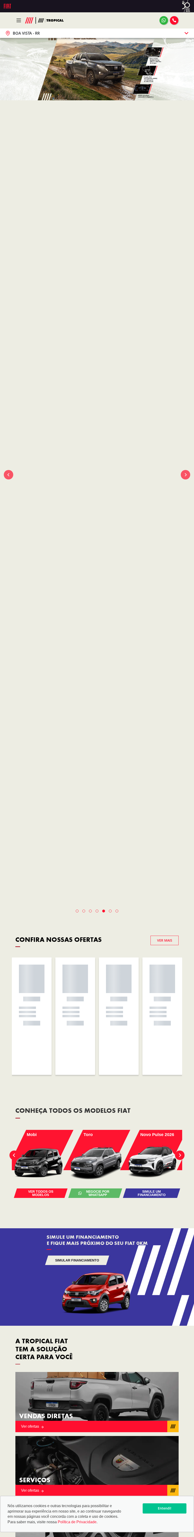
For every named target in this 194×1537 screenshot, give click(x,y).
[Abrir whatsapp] (163, 20)
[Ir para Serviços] (97, 1466)
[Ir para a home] (51, 20)
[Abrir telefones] (174, 20)
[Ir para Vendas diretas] (97, 1402)
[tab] (77, 911)
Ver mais (164, 940)
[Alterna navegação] (20, 20)
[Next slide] (185, 474)
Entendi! (164, 1508)
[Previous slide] (8, 474)
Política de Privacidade (77, 1522)
